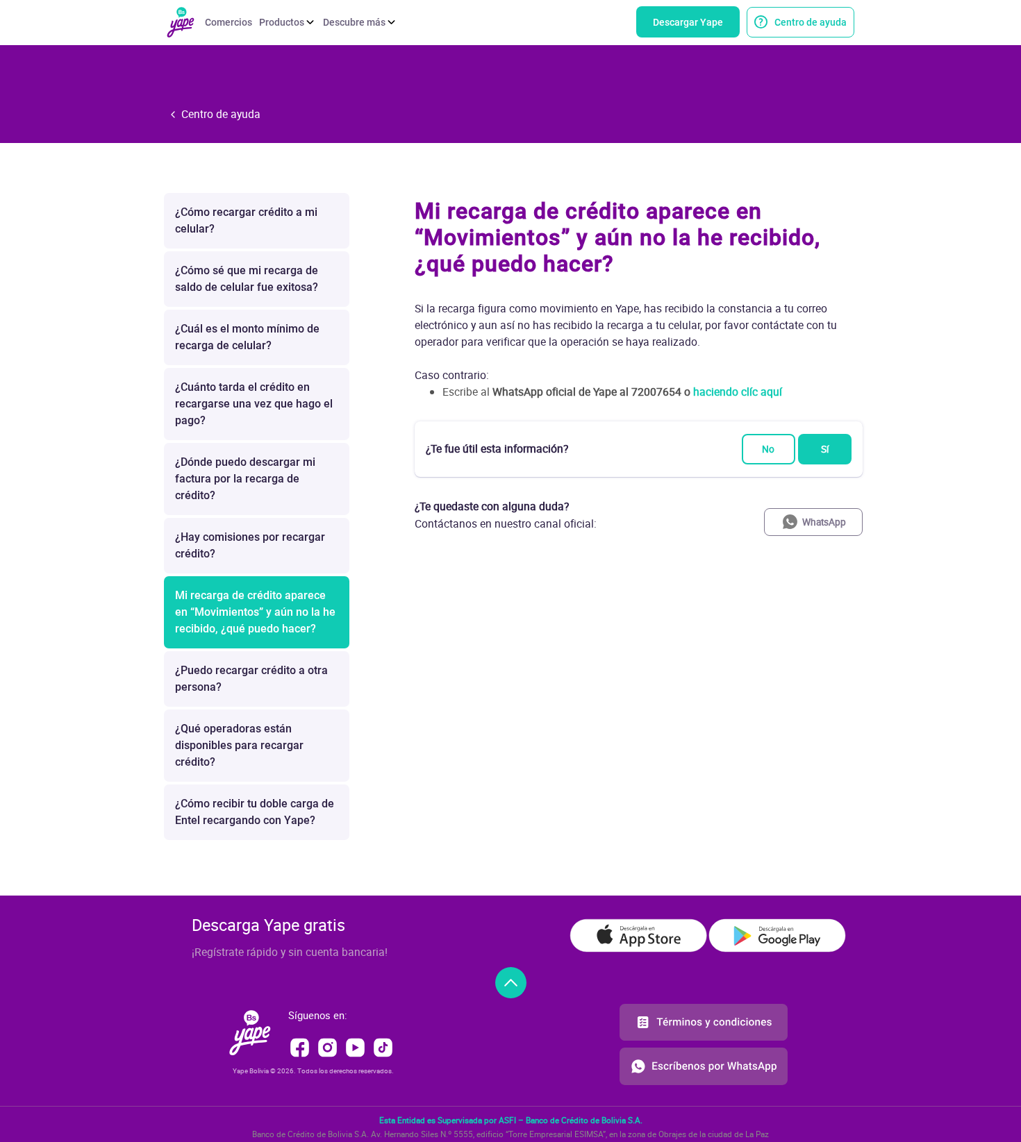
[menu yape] (181, 20)
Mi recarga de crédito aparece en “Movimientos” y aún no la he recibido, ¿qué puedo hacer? (255, 612)
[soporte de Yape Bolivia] (704, 1065)
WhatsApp (824, 522)
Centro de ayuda (810, 22)
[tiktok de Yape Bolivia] (383, 1046)
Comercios (228, 22)
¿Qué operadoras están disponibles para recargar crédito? (239, 745)
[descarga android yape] (777, 935)
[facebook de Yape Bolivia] (301, 1046)
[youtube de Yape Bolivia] (357, 1046)
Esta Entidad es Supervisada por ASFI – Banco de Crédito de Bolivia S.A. (510, 1120)
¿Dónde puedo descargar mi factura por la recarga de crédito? (245, 478)
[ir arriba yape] (510, 982)
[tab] (639, 237)
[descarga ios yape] (638, 935)
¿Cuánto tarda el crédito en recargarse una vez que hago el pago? (254, 403)
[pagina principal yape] (250, 1031)
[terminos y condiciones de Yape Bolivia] (704, 1024)
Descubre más (354, 22)
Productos (281, 22)
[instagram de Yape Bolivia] (329, 1046)
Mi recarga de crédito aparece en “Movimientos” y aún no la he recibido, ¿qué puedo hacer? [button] (617, 237)
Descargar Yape (688, 22)
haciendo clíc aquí (737, 391)
